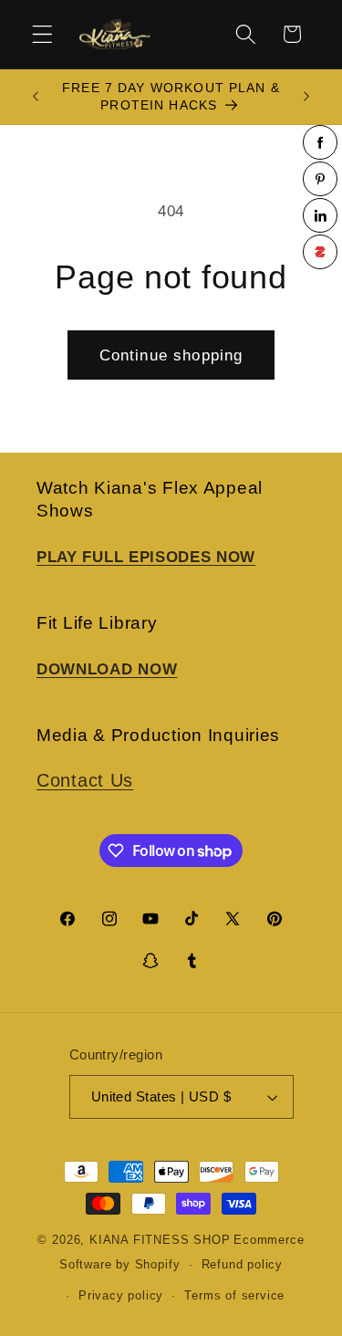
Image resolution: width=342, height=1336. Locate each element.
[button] (42, 34)
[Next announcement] (306, 97)
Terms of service (234, 1295)
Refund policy (242, 1264)
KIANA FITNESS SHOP (160, 1240)
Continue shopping (171, 355)
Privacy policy (120, 1295)
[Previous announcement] (36, 97)
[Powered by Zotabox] (320, 252)
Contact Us (84, 780)
